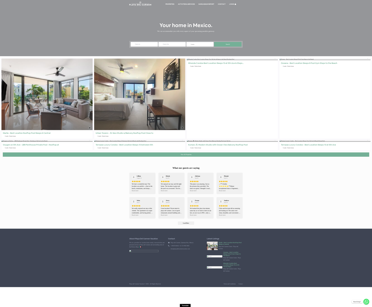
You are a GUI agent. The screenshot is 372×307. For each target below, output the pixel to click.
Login (232, 4)
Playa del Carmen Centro (225, 246)
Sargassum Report (206, 4)
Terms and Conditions (230, 284)
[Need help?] (366, 302)
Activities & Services (186, 4)
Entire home (12, 136)
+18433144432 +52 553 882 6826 (180, 245)
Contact (222, 4)
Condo (6, 136)
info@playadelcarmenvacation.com (180, 249)
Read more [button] (135, 190)
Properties (169, 4)
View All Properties (186, 154)
